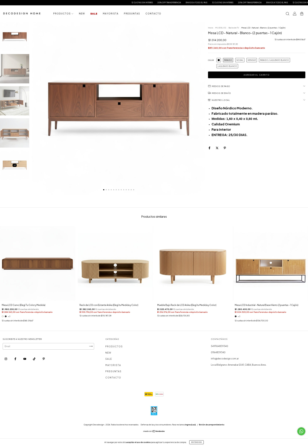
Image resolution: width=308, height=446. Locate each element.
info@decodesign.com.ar (225, 358)
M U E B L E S (220, 28)
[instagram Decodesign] (6, 358)
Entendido (196, 442)
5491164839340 (219, 346)
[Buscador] (287, 14)
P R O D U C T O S (62, 13)
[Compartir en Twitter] (217, 148)
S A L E (93, 13)
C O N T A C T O (153, 13)
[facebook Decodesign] (15, 358)
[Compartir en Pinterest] (224, 148)
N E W (82, 13)
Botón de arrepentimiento (211, 425)
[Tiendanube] (154, 431)
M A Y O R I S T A (110, 13)
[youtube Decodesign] (25, 358)
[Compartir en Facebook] (209, 148)
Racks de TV (234, 28)
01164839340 (218, 352)
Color (211, 60)
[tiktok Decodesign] (34, 358)
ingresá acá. (190, 425)
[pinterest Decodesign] (43, 358)
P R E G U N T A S (132, 13)
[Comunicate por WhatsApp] (301, 431)
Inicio (210, 28)
